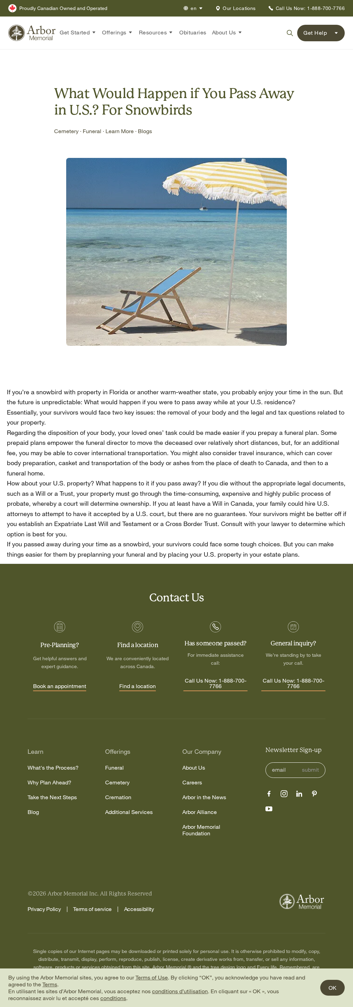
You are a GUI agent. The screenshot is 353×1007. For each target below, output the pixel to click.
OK (332, 987)
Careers (192, 782)
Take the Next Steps (52, 797)
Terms (49, 984)
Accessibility (139, 909)
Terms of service (92, 909)
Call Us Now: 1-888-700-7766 (215, 683)
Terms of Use (151, 977)
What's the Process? (53, 767)
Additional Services (129, 812)
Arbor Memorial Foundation (201, 830)
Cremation (118, 797)
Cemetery (117, 782)
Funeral (114, 767)
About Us (193, 767)
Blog (33, 812)
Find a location (137, 686)
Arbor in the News (204, 797)
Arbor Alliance (199, 812)
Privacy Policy (44, 909)
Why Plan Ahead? (49, 782)
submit (310, 770)
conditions (113, 998)
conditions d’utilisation (180, 991)
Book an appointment (59, 686)
